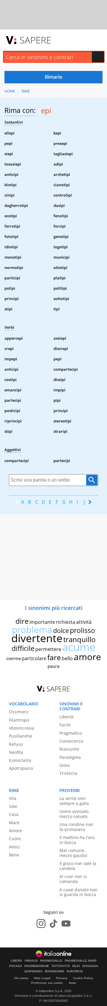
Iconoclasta (20, 760)
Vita (12, 798)
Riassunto (69, 749)
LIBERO (16, 960)
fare (54, 657)
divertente (36, 638)
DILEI (76, 966)
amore (87, 657)
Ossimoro (18, 712)
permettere (48, 649)
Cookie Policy (83, 978)
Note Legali (42, 978)
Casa (13, 814)
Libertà (66, 717)
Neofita (16, 752)
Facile (65, 725)
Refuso (16, 744)
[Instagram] (41, 923)
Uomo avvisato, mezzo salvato (74, 814)
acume (78, 647)
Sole (13, 806)
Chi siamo (21, 978)
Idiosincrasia (21, 728)
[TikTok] (53, 923)
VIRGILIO (31, 960)
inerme (13, 658)
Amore (15, 830)
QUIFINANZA (33, 971)
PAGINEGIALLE (51, 960)
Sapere (35, 40)
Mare (14, 822)
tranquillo (79, 639)
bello (67, 658)
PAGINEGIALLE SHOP (81, 960)
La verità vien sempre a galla (74, 801)
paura (53, 666)
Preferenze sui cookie (47, 982)
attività (84, 622)
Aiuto (72, 982)
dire (22, 621)
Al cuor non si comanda (73, 879)
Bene (14, 855)
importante (42, 622)
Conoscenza (71, 741)
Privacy (61, 978)
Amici (14, 847)
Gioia (64, 765)
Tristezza (68, 773)
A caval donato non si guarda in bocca (78, 892)
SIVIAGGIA (90, 966)
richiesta (65, 622)
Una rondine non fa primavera (76, 827)
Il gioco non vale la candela (77, 866)
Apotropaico (21, 768)
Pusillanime (20, 736)
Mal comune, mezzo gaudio (73, 853)
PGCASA (15, 966)
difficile (23, 648)
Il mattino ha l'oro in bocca (77, 840)
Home (9, 91)
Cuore (15, 838)
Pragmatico (70, 733)
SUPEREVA (75, 971)
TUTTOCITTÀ (60, 966)
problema (32, 629)
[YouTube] (66, 923)
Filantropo (19, 720)
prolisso (82, 630)
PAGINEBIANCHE (36, 966)
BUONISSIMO (54, 971)
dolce (61, 630)
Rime (26, 91)
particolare (34, 658)
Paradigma (70, 757)
